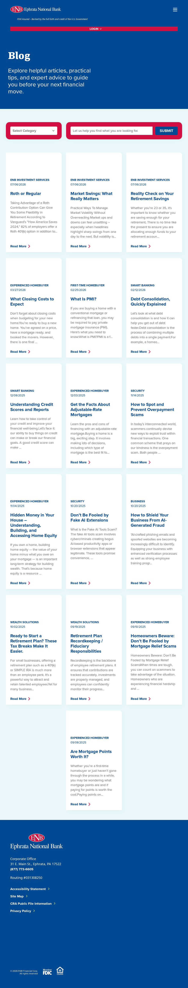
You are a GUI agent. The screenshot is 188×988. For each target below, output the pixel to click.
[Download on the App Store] (148, 952)
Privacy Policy (20, 911)
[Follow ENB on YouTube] (168, 929)
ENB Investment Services (29, 180)
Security (137, 391)
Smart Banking (143, 285)
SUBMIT (166, 130)
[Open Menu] (175, 9)
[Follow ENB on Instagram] (146, 929)
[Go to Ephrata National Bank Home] (36, 841)
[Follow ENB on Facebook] (101, 929)
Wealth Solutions (24, 622)
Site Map (17, 896)
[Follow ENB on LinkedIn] (124, 929)
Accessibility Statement (28, 889)
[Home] (35, 9)
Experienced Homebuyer (29, 285)
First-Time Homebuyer (87, 285)
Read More (18, 246)
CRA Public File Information (31, 903)
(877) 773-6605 (21, 869)
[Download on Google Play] (168, 952)
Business (138, 501)
